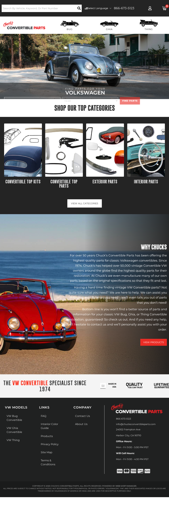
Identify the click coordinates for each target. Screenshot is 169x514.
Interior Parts (146, 181)
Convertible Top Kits (23, 181)
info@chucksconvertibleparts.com (136, 424)
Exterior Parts (105, 181)
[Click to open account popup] (150, 8)
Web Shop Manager (126, 486)
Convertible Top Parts (64, 183)
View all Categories (84, 203)
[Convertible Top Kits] (23, 150)
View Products (153, 342)
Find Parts (129, 100)
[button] (42, 8)
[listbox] (32, 101)
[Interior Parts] (146, 150)
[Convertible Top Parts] (64, 150)
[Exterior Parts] (105, 150)
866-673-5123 (123, 418)
